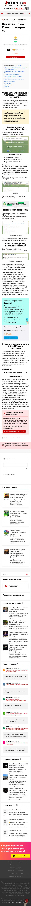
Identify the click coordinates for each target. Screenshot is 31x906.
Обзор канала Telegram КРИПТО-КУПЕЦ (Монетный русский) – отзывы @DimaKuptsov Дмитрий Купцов (17, 553)
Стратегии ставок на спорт (15, 876)
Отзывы (15, 53)
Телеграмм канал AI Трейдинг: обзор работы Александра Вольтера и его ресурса (17, 729)
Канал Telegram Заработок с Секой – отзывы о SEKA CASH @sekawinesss (18, 496)
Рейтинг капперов (15, 865)
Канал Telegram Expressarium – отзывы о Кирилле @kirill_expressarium (18, 533)
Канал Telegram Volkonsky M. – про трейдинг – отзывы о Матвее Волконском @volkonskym (18, 648)
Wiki (22, 873)
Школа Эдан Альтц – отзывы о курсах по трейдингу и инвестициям (18, 609)
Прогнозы (20, 862)
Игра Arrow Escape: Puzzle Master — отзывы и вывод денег (16, 743)
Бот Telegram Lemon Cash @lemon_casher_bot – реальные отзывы (16, 699)
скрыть (18, 65)
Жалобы (20, 870)
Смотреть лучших (12, 338)
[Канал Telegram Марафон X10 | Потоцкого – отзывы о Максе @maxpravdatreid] (5, 765)
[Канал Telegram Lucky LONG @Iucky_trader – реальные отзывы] (5, 777)
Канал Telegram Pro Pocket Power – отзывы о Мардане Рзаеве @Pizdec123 (16, 714)
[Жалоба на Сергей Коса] (5, 821)
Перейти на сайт (15, 57)
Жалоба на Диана (14, 810)
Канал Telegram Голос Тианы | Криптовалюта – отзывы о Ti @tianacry (18, 634)
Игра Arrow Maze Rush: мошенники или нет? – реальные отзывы (17, 670)
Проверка (11, 870)
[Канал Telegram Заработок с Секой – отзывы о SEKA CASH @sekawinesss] (6, 495)
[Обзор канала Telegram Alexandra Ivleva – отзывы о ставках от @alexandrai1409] (6, 513)
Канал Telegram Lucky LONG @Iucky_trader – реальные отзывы (18, 777)
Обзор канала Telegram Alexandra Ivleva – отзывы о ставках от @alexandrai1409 (18, 514)
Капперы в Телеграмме (15, 13)
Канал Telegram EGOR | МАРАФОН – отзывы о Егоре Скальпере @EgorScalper (18, 790)
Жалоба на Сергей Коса (16, 820)
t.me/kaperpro (14, 586)
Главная (10, 862)
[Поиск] (27, 574)
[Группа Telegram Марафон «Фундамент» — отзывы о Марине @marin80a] (5, 622)
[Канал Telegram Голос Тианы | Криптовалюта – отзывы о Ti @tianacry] (5, 634)
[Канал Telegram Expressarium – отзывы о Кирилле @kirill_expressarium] (6, 532)
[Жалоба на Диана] (5, 811)
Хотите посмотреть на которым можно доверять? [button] (16, 204)
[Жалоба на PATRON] (5, 832)
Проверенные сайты (15, 868)
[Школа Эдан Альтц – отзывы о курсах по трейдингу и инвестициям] (5, 609)
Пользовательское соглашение (11, 902)
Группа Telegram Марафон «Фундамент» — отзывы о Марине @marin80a (17, 622)
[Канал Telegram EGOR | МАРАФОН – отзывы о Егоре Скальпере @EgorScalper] (5, 790)
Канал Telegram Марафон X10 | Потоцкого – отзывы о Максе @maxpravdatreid (18, 765)
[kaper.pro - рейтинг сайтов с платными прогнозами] (15, 5)
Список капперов (13, 873)
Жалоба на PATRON (15, 831)
